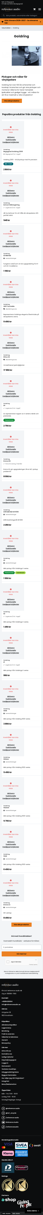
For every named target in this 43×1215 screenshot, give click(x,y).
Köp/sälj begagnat (9, 1060)
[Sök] (4, 15)
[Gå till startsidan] (11, 9)
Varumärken (6, 28)
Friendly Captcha (33, 964)
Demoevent (6, 1066)
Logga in (5, 1063)
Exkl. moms (16, 1213)
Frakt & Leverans (8, 1034)
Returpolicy (6, 1043)
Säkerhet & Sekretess (10, 1037)
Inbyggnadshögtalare (10, 1072)
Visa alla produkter (11, 101)
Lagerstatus (6, 1028)
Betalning (5, 1031)
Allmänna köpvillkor (9, 1025)
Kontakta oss (7, 1054)
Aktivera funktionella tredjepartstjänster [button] (11, 139)
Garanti (5, 1040)
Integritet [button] (5, 1081)
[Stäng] (40, 22)
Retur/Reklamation (9, 1084)
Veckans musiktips (9, 1069)
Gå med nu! (21, 954)
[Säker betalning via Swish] (35, 1146)
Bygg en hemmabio (9, 1075)
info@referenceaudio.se (11, 1004)
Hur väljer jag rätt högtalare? (13, 1078)
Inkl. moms (6, 1213)
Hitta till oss (6, 1051)
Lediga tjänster (7, 1057)
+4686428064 (7, 1001)
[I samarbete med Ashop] (9, 1203)
